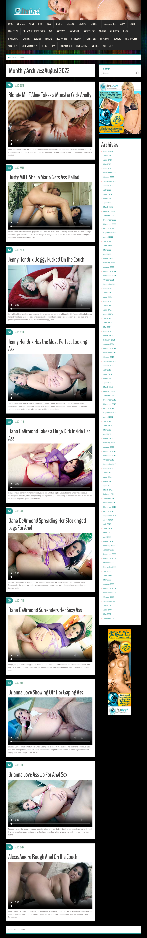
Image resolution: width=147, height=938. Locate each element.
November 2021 (109, 276)
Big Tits (59, 24)
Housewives (13, 38)
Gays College (89, 31)
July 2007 (107, 606)
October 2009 (108, 563)
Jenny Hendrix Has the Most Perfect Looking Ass (47, 345)
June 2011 (107, 477)
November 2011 (109, 456)
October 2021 (108, 280)
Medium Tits (61, 38)
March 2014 (108, 336)
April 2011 (107, 486)
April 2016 (107, 301)
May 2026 (107, 164)
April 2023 (107, 203)
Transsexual (81, 46)
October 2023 (108, 177)
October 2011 (108, 460)
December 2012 (109, 400)
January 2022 (108, 267)
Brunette (95, 24)
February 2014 (109, 340)
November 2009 (109, 558)
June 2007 (107, 610)
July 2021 (107, 293)
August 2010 (108, 520)
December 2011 (109, 451)
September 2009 (109, 567)
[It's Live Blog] (73, 10)
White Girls (108, 46)
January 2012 (108, 447)
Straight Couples (29, 46)
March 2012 (108, 439)
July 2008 (107, 571)
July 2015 (107, 306)
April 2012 (107, 434)
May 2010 (107, 533)
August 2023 (108, 186)
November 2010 (109, 507)
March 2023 (108, 207)
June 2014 (107, 323)
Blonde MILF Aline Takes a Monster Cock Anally (49, 95)
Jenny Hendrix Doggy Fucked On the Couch (46, 259)
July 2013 (107, 370)
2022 (16, 58)
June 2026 (107, 160)
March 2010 (108, 541)
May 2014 (107, 327)
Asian (31, 24)
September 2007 (109, 601)
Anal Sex (21, 24)
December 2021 (109, 271)
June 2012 (107, 426)
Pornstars (91, 38)
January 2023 (108, 216)
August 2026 (108, 151)
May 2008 (107, 580)
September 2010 (109, 516)
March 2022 (108, 259)
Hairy (125, 31)
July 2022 (107, 241)
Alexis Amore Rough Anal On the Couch (42, 857)
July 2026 (107, 156)
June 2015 (107, 310)
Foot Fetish (13, 31)
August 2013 (108, 366)
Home (10, 24)
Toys (53, 46)
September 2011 (109, 464)
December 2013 (109, 349)
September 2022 (109, 233)
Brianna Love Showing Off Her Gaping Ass (45, 692)
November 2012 (109, 404)
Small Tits (12, 46)
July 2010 (107, 524)
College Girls (110, 24)
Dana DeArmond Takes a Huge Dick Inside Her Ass (49, 435)
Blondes (82, 24)
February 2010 (109, 546)
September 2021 (109, 284)
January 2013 (108, 396)
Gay (50, 31)
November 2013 (109, 353)
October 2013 (108, 357)
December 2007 (109, 588)
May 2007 (107, 614)
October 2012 (108, 409)
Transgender (66, 46)
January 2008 (108, 584)
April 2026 (107, 169)
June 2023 (107, 194)
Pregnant (104, 38)
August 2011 (108, 468)
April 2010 (107, 537)
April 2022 (107, 254)
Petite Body (76, 38)
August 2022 (108, 237)
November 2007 (109, 593)
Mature (48, 38)
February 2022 (109, 263)
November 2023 (109, 173)
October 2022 (108, 229)
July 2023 (107, 190)
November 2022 (109, 224)
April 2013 (107, 383)
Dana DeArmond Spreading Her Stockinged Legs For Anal (47, 524)
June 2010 (107, 528)
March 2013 (108, 387)
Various (95, 46)
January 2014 (108, 344)
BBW (40, 24)
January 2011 (108, 498)
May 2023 (107, 199)
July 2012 (107, 421)
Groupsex (114, 31)
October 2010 (108, 511)
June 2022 (107, 246)
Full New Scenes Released (34, 31)
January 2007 (108, 618)
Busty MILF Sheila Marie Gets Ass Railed (43, 177)
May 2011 (107, 481)
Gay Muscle (74, 31)
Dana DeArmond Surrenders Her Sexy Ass (45, 610)
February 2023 (109, 211)
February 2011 (109, 494)
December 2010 (109, 503)
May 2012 (107, 430)
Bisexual (71, 24)
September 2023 (109, 181)
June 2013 (107, 374)
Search (106, 69)
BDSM (49, 24)
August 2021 (108, 289)
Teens (44, 46)
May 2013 (107, 379)
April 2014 (107, 331)
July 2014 (107, 319)
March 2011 (108, 490)
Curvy (122, 24)
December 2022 (109, 220)
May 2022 (107, 250)
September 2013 (109, 361)
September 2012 (109, 413)
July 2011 (107, 473)
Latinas (26, 38)
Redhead (117, 38)
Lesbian (37, 38)
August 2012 (108, 417)
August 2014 (108, 314)
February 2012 (109, 443)
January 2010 (108, 550)
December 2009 (109, 554)
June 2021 (107, 297)
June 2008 (107, 576)
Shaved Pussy (131, 38)
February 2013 (109, 391)
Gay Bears (61, 31)
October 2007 (108, 597)
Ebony (132, 24)
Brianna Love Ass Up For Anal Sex (37, 774)
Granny (102, 31)
